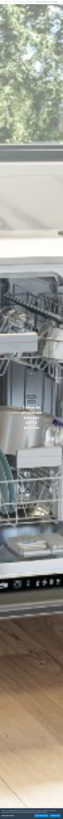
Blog (10, 1)
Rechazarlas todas (55, 815)
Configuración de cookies (7, 815)
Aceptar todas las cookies (41, 815)
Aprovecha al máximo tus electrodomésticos (23, 1)
